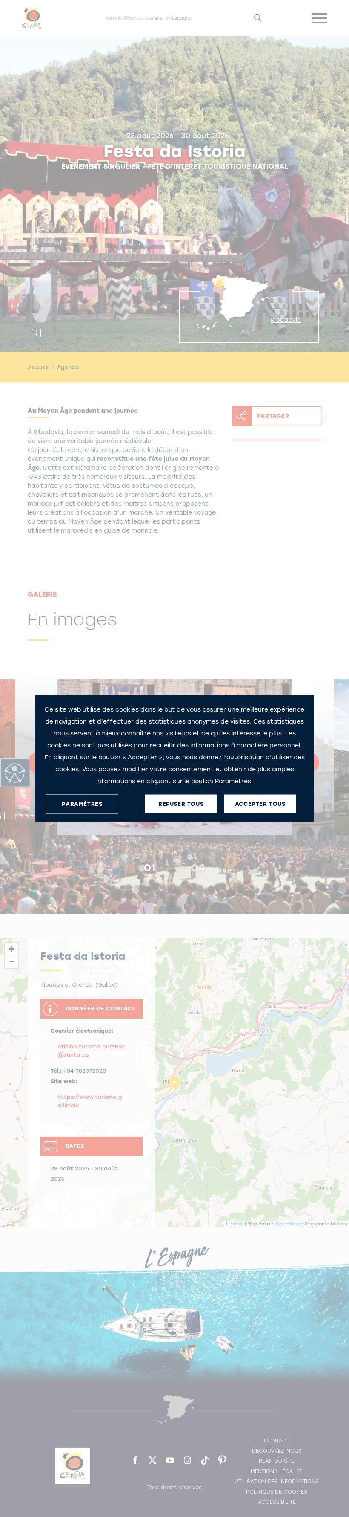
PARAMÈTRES (82, 803)
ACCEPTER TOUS (260, 803)
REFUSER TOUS (180, 803)
